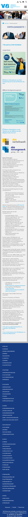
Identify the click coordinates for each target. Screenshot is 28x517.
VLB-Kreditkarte (7, 453)
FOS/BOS (5, 396)
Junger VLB (5, 358)
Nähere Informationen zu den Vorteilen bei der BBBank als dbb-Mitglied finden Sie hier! (12, 131)
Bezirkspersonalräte (8, 484)
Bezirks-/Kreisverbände (9, 351)
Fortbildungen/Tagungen (9, 444)
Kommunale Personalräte (9, 486)
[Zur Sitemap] (17, 2)
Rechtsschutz (6, 446)
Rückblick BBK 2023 (7, 415)
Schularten (6, 384)
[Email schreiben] (22, 2)
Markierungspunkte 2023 (9, 372)
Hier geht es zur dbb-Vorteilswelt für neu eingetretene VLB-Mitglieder (12, 327)
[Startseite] (3, 23)
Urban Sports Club (7, 451)
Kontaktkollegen (7, 362)
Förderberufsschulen (8, 398)
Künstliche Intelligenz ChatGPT (10, 420)
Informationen (6, 490)
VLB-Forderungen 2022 (8, 377)
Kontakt (14, 507)
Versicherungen (7, 448)
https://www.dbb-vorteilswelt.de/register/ (15, 285)
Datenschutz (21, 507)
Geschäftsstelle (7, 365)
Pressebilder (6, 503)
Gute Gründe (6, 427)
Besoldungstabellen (8, 462)
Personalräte (6, 474)
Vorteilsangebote (7, 455)
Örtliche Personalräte (8, 488)
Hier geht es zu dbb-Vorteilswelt (12, 45)
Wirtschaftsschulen (8, 401)
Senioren (5, 360)
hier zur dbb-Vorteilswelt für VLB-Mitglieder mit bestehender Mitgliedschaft (14, 333)
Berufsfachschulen (8, 389)
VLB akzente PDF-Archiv (8, 460)
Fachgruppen (6, 356)
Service (7, 23)
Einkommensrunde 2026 (8, 408)
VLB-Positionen (6, 375)
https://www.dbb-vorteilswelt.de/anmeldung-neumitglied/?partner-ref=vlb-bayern (14, 290)
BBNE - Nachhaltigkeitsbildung (10, 417)
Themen (5, 405)
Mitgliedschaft (7, 424)
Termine (5, 441)
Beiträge (5, 429)
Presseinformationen (8, 500)
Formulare (5, 465)
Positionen (5, 370)
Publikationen (6, 467)
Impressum (7, 507)
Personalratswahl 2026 (8, 477)
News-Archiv (6, 498)
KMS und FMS (6, 469)
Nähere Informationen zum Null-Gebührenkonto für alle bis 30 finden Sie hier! (14, 81)
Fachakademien (7, 394)
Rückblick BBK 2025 (7, 410)
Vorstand (5, 349)
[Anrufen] (20, 2)
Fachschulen (6, 391)
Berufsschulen (6, 387)
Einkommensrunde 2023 (8, 413)
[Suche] (25, 2)
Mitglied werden (7, 432)
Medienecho (6, 379)
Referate (5, 353)
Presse (4, 495)
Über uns (5, 346)
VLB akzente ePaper (7, 458)
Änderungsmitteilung (8, 434)
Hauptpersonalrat (7, 479)
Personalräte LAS (7, 481)
